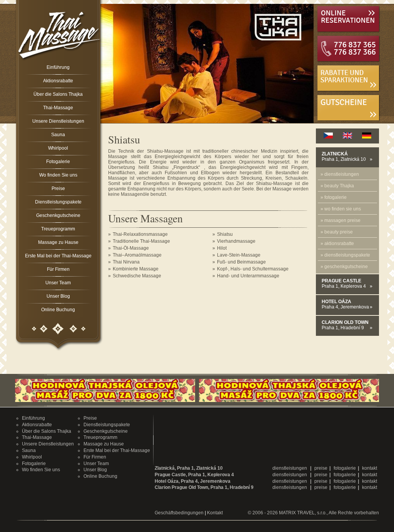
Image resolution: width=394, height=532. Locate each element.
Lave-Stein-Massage (238, 255)
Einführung (58, 67)
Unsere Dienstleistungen (58, 121)
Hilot (222, 248)
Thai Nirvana (126, 262)
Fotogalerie (58, 161)
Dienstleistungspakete (58, 202)
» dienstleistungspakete (345, 255)
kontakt (369, 468)
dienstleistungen (290, 468)
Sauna (58, 134)
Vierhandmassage (236, 241)
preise (320, 468)
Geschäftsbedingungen (179, 512)
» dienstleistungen (340, 174)
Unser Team (58, 282)
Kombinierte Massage (136, 269)
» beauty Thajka (337, 185)
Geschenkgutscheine (58, 215)
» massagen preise (341, 220)
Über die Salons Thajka (58, 94)
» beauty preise (337, 232)
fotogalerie (345, 468)
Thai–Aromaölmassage (137, 255)
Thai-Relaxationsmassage (140, 234)
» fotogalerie (334, 197)
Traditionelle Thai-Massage (141, 241)
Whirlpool (58, 148)
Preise (58, 188)
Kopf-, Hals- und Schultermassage (253, 269)
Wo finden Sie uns (58, 175)
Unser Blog (58, 296)
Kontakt (215, 512)
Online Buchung (58, 309)
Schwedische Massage (137, 276)
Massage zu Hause (58, 242)
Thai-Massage (58, 107)
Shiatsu (225, 234)
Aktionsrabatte (58, 80)
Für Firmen (58, 269)
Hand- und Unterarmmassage (248, 276)
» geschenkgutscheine (344, 266)
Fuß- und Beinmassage (241, 262)
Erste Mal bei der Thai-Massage (58, 255)
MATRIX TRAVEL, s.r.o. (303, 512)
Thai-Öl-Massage (131, 248)
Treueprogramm (58, 229)
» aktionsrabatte (337, 243)
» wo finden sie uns (341, 209)
